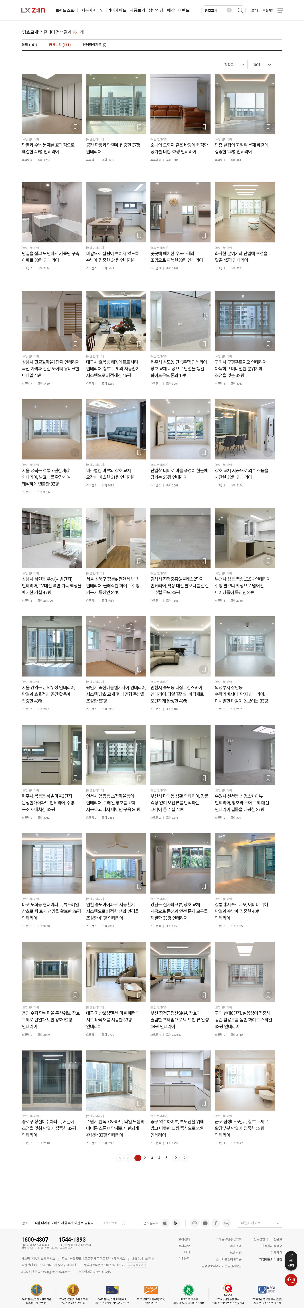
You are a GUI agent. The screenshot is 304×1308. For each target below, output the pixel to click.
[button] (262, 64)
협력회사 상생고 (271, 1246)
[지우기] (229, 10)
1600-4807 (34, 1239)
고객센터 (184, 1239)
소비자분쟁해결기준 (229, 1259)
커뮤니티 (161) (60, 45)
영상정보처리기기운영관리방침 (221, 1266)
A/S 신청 (236, 1253)
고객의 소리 (234, 1246)
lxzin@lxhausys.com (57, 1272)
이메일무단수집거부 (229, 1239)
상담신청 (291, 1263)
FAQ (187, 1252)
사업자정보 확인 (137, 1265)
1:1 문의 (184, 1258)
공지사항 (184, 1246)
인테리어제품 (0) (95, 45)
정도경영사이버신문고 (267, 1239)
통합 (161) (29, 45)
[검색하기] (240, 10)
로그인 (255, 10)
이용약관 (276, 1253)
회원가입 (268, 10)
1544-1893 (72, 1239)
